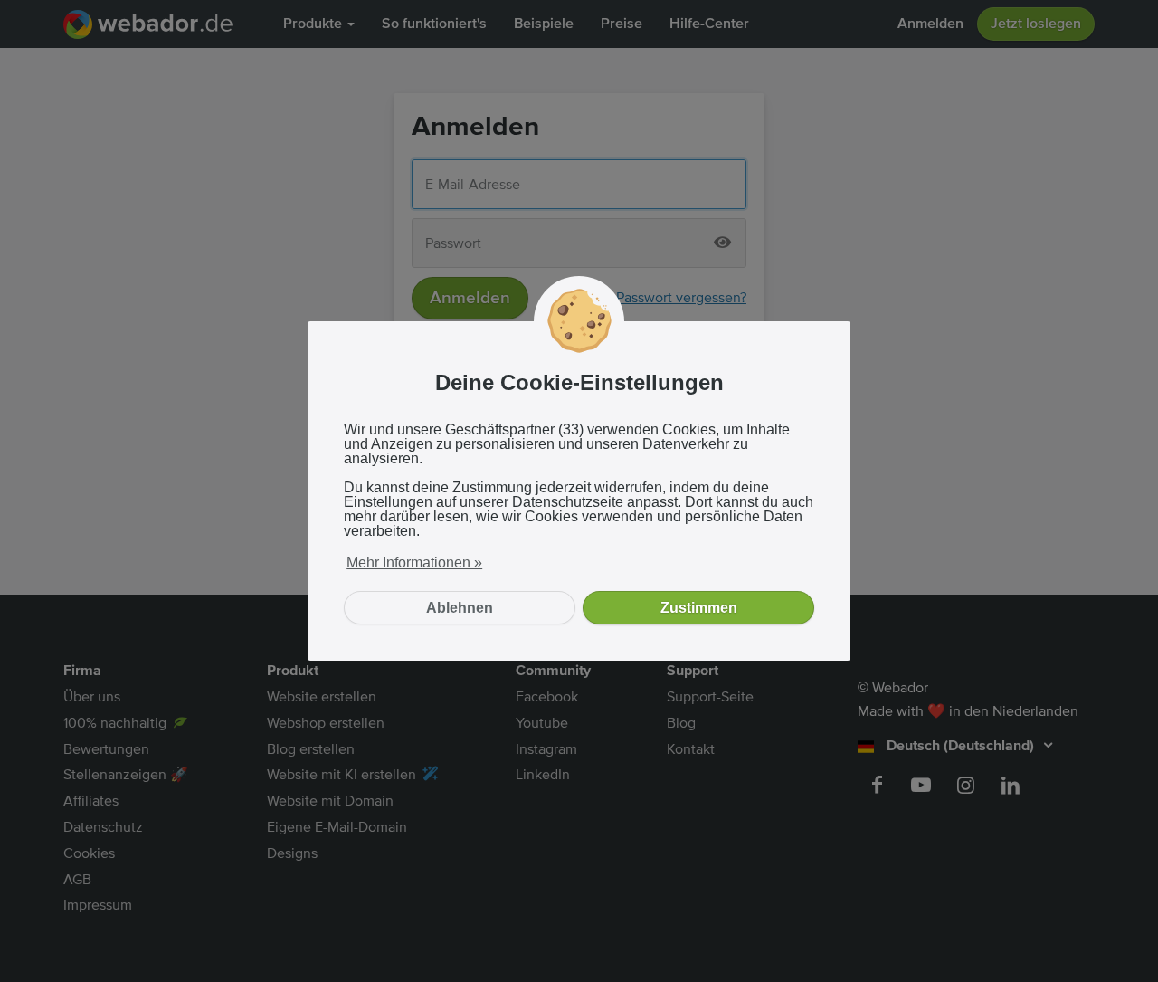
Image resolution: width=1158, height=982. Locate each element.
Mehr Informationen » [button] (414, 562)
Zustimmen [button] (698, 607)
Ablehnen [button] (459, 607)
